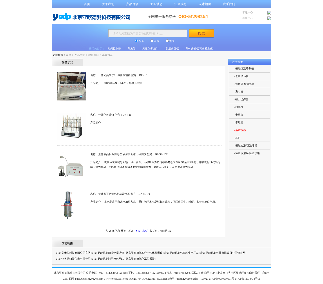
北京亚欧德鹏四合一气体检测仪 (144, 252)
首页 (87, 4)
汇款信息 (180, 4)
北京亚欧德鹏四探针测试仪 (108, 252)
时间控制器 (114, 48)
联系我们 (229, 4)
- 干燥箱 (238, 122)
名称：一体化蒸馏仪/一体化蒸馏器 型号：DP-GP (118, 75)
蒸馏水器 (107, 54)
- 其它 (237, 137)
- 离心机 (238, 91)
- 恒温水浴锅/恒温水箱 (247, 153)
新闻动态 (156, 4)
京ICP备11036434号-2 (247, 278)
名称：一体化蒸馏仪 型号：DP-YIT (110, 114)
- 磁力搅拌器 (241, 99)
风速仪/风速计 (150, 48)
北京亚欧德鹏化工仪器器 (140, 258)
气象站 (132, 48)
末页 (145, 230)
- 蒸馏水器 (240, 130)
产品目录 (132, 4)
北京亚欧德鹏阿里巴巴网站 (108, 258)
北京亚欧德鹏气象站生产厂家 (181, 252)
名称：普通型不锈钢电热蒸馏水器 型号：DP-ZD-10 (120, 193)
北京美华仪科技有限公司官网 (73, 252)
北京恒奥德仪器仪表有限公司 (73, 258)
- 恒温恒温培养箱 (244, 68)
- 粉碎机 (238, 107)
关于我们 (108, 4)
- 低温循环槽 (241, 76)
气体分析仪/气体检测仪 (199, 48)
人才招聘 (205, 4)
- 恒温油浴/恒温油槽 (245, 145)
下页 (137, 230)
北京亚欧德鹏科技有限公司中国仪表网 (222, 252)
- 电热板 (238, 114)
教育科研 (93, 54)
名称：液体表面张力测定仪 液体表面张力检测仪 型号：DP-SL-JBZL (129, 154)
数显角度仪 (172, 48)
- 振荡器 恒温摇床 (244, 84)
